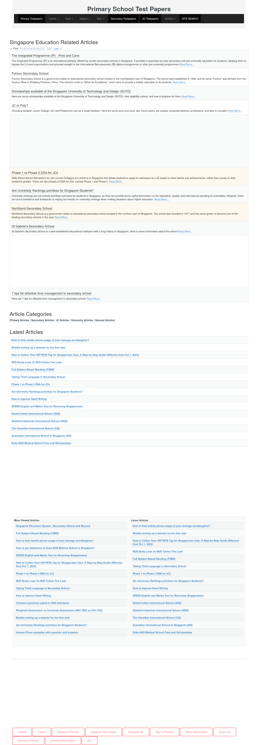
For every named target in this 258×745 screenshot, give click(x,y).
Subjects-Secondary (104, 732)
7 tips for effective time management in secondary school (51, 293)
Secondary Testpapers (123, 18)
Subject (84, 18)
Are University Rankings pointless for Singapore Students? (53, 190)
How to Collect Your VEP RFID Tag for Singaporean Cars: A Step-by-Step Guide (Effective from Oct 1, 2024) (75, 354)
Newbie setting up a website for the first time (38, 347)
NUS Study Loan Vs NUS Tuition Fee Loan (37, 362)
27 (50, 48)
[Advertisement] (117, 140)
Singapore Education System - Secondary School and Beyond (53, 526)
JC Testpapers (150, 18)
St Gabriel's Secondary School (33, 226)
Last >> (58, 48)
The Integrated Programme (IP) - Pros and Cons (45, 55)
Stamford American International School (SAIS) (40, 421)
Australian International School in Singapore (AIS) (41, 435)
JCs (89, 740)
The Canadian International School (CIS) (36, 428)
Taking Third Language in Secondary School (38, 377)
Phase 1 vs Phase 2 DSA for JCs (35, 172)
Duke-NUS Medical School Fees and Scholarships (41, 443)
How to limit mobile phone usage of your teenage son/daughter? (50, 340)
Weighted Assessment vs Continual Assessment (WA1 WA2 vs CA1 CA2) (59, 610)
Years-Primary (164, 732)
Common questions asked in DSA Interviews (42, 603)
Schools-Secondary (63, 740)
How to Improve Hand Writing (29, 399)
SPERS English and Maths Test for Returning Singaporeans (47, 406)
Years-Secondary (196, 732)
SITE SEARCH (190, 18)
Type (68, 18)
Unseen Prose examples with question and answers (47, 632)
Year (99, 18)
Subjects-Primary (68, 732)
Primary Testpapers (31, 18)
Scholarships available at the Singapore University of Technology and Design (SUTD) (71, 91)
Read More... (187, 64)
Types (41, 732)
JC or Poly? (20, 105)
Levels (53, 18)
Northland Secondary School (32, 208)
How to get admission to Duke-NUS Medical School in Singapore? (55, 548)
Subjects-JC (136, 732)
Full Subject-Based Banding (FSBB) (33, 369)
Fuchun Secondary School (30, 73)
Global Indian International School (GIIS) (36, 413)
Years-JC (225, 732)
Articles (169, 18)
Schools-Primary (28, 740)
